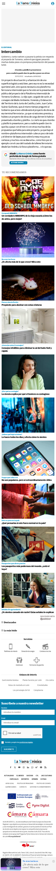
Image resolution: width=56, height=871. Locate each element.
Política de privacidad (25, 783)
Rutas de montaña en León (18, 685)
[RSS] (45, 767)
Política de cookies (44, 783)
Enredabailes (42, 685)
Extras (43, 779)
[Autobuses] (19, 661)
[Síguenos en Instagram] (23, 767)
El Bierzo (20, 776)
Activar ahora (17, 163)
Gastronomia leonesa (10, 680)
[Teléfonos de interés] (10, 648)
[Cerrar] (53, 861)
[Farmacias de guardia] (36, 661)
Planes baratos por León (32, 680)
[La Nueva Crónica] (28, 763)
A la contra (50, 680)
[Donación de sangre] (28, 648)
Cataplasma (38, 690)
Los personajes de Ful (21, 690)
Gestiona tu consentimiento (40, 787)
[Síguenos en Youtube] (19, 767)
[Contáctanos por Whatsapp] (32, 767)
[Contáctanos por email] (41, 767)
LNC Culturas (46, 776)
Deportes (25, 779)
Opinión (35, 779)
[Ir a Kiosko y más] (37, 767)
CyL (37, 776)
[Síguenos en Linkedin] (28, 767)
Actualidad (9, 776)
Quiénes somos (10, 787)
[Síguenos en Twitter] (15, 767)
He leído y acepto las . (19, 742)
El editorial (6, 47)
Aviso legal (10, 783)
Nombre (4, 708)
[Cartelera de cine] (45, 648)
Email (3, 718)
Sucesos (30, 776)
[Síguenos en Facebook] (10, 767)
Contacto (23, 787)
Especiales (14, 779)
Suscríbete (9, 749)
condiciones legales (26, 742)
